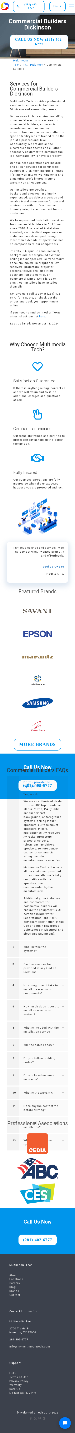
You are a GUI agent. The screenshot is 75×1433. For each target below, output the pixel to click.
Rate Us (14, 1388)
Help (12, 1373)
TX (25, 64)
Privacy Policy (18, 1381)
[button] (37, 858)
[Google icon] (44, 1418)
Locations (16, 1279)
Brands (14, 1290)
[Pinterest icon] (39, 1418)
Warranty (15, 1384)
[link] (5, 6)
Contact (14, 1294)
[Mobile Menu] (71, 6)
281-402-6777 (18, 1339)
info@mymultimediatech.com (29, 1346)
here (42, 316)
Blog (12, 1287)
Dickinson (36, 64)
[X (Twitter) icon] (35, 1418)
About (13, 1275)
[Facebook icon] (30, 1418)
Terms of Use (18, 1377)
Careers (14, 1283)
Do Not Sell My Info (23, 1392)
